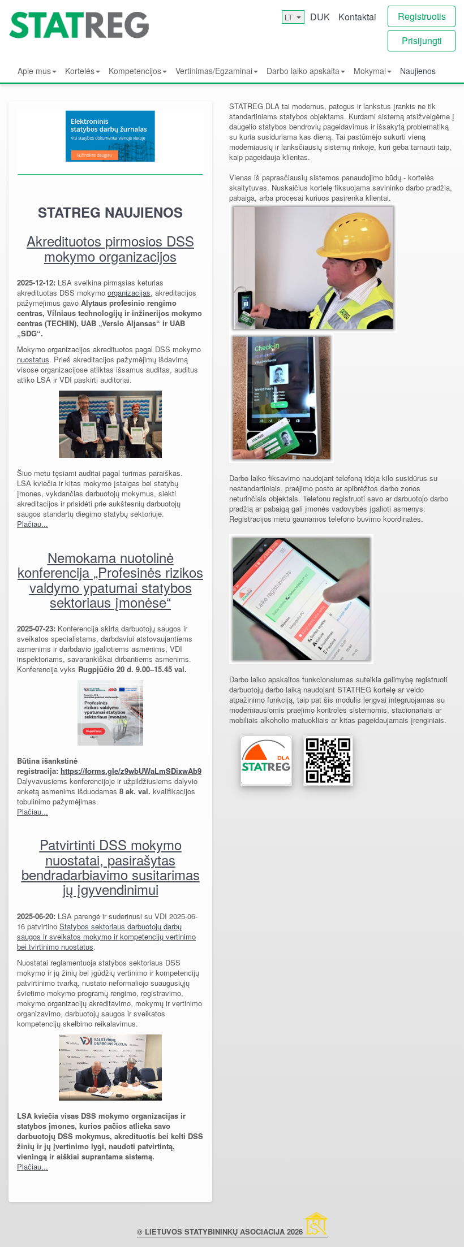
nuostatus (33, 359)
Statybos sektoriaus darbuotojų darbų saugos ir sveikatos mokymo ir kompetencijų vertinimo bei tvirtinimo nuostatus (106, 936)
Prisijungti (422, 40)
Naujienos (418, 70)
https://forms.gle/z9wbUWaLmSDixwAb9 (131, 770)
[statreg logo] (79, 31)
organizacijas (129, 292)
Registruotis (422, 16)
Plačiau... (32, 523)
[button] (37, 70)
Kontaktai (357, 16)
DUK (320, 16)
